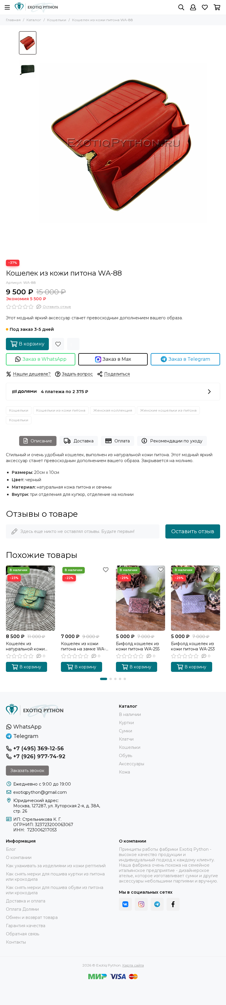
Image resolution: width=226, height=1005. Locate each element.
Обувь (125, 755)
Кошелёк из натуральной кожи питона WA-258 (25, 646)
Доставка (84, 441)
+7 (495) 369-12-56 (38, 748)
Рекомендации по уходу (176, 441)
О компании (18, 857)
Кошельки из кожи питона (60, 410)
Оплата (122, 441)
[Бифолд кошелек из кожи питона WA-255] (140, 598)
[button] (42, 142)
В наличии (130, 714)
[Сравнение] (73, 344)
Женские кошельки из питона (168, 410)
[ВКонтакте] (125, 904)
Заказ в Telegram (189, 359)
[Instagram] (141, 904)
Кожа (124, 772)
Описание (41, 441)
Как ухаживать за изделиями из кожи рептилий (56, 865)
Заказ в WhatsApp (45, 359)
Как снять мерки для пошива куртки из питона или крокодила (55, 876)
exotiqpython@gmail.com (40, 792)
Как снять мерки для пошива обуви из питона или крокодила (54, 890)
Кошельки (56, 20)
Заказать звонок (27, 770)
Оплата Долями (22, 909)
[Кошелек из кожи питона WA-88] (123, 142)
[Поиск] (181, 7)
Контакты (16, 942)
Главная (13, 20)
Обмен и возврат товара (32, 917)
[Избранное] (58, 344)
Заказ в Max (117, 359)
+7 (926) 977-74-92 (39, 756)
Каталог (33, 20)
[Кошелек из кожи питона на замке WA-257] (85, 598)
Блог (11, 849)
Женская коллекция (112, 410)
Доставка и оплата (25, 901)
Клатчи (126, 739)
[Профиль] (193, 7)
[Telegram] (157, 904)
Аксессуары (131, 763)
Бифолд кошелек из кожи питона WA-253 (193, 646)
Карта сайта (133, 965)
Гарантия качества (25, 925)
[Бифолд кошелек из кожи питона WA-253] (195, 598)
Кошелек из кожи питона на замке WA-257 (83, 646)
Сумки (125, 731)
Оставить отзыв (192, 531)
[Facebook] (173, 904)
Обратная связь (22, 934)
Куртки (126, 722)
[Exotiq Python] (36, 7)
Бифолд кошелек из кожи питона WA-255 (137, 646)
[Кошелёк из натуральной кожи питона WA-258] (30, 598)
